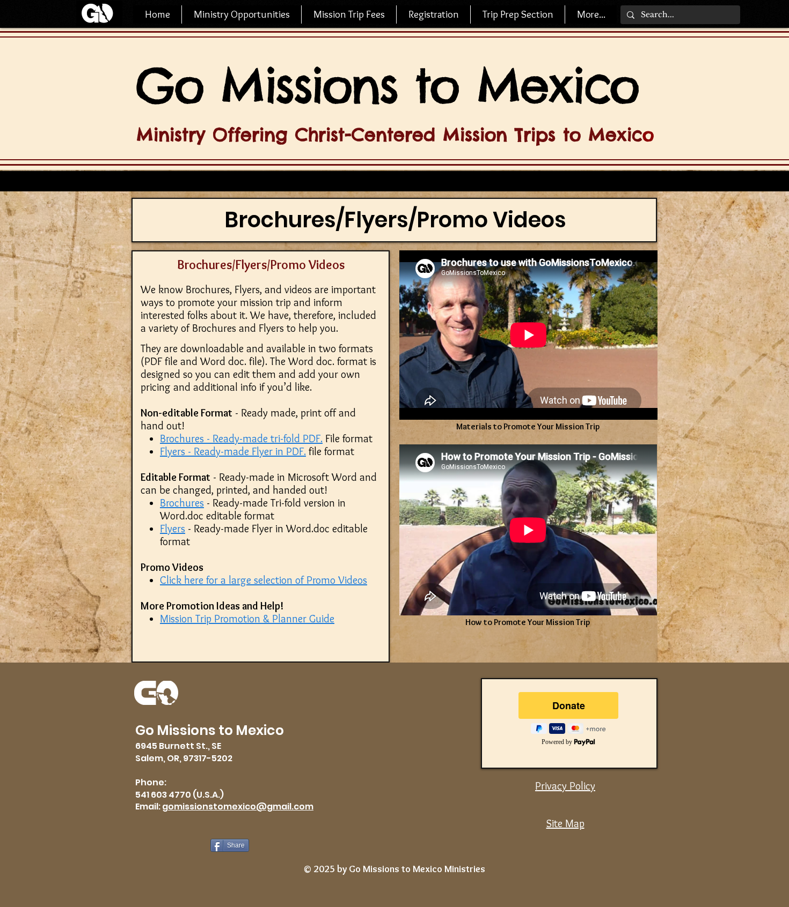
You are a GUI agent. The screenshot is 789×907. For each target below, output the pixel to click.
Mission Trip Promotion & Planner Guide (247, 618)
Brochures (182, 502)
